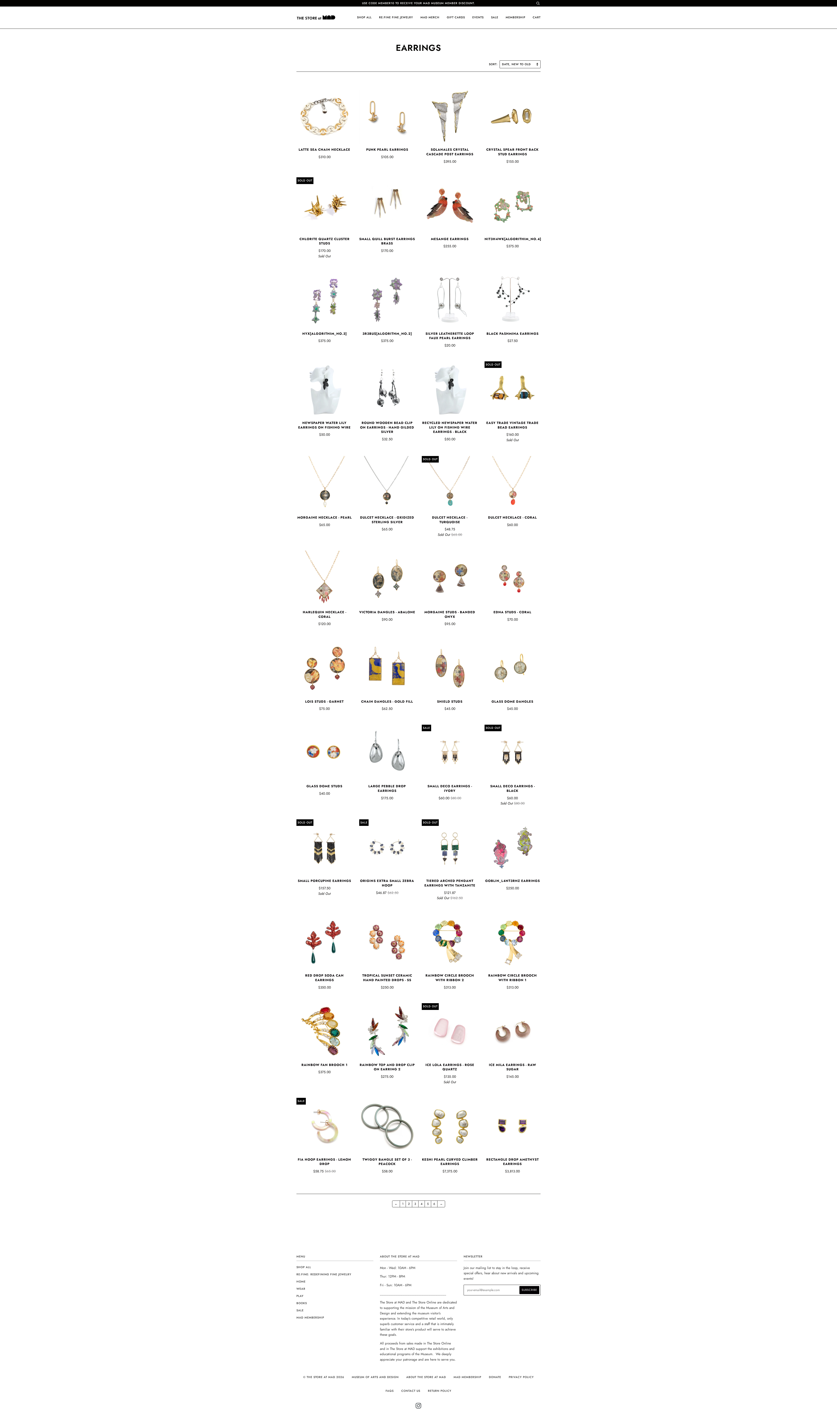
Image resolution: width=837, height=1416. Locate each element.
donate (495, 1377)
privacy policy (521, 1377)
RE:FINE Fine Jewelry (396, 17)
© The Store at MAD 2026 (323, 1377)
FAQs (390, 1391)
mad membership (310, 1317)
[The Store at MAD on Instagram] (419, 1407)
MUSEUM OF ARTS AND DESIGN (375, 1377)
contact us (410, 1391)
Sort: (494, 64)
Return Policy (439, 1391)
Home (301, 1281)
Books (301, 1303)
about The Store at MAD (426, 1377)
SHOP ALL (364, 17)
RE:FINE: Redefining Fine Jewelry (323, 1274)
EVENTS (478, 17)
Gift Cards (456, 17)
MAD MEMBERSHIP (467, 1377)
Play (300, 1296)
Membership (515, 17)
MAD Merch (429, 17)
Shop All (303, 1267)
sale (494, 17)
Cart (537, 17)
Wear (300, 1289)
